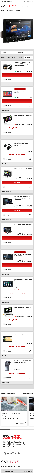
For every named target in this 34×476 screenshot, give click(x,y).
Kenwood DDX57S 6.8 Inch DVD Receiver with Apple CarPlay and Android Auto (22, 198)
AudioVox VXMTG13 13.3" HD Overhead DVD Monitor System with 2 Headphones (22, 64)
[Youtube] (32, 462)
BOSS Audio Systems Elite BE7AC (22, 307)
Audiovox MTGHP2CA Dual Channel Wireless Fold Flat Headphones (21, 143)
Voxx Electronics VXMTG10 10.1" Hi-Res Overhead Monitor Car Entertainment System (22, 362)
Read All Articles (28, 393)
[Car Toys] (9, 6)
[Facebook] (26, 462)
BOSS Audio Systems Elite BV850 (23, 168)
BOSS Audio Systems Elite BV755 (23, 224)
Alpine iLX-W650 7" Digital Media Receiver (23, 280)
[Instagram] (29, 462)
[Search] (19, 6)
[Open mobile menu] (31, 6)
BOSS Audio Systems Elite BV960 (23, 334)
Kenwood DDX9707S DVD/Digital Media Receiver (22, 254)
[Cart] (27, 6)
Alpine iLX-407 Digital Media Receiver (21, 91)
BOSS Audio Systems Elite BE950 (23, 115)
